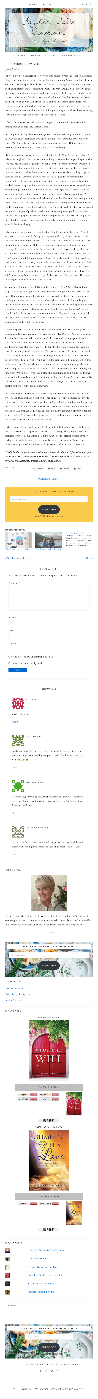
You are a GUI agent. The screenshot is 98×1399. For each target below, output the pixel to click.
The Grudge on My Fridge (18, 549)
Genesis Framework (54, 1389)
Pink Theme (39, 1389)
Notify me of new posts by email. (27, 663)
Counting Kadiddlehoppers (41, 1283)
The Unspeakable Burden (49, 549)
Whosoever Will (48, 1017)
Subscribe (49, 509)
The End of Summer (38, 1258)
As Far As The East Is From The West (46, 1250)
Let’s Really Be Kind (14, 988)
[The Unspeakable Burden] (48, 540)
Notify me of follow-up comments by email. (32, 657)
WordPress (67, 1389)
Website (12, 643)
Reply (15, 722)
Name (12, 617)
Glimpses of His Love (48, 1126)
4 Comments (44, 479)
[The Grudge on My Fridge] (18, 540)
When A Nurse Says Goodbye (42, 1267)
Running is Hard (13, 1000)
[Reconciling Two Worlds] (80, 539)
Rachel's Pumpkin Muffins (41, 1292)
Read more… (49, 932)
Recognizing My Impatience (19, 994)
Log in (75, 1389)
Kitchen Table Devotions (49, 26)
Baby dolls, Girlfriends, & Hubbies (45, 1275)
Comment (14, 583)
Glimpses (56, 479)
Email (12, 630)
